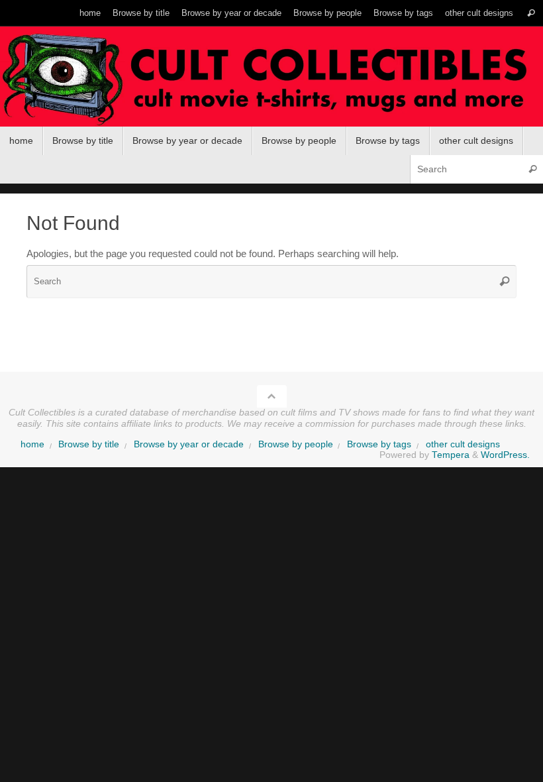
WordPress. (505, 455)
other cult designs (479, 13)
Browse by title (141, 13)
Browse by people (327, 13)
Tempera (450, 455)
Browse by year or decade (231, 13)
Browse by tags (403, 13)
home (90, 13)
